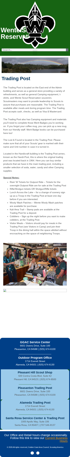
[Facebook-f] (32, 453)
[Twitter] (37, 453)
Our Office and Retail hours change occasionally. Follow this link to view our (36, 438)
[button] (35, 52)
